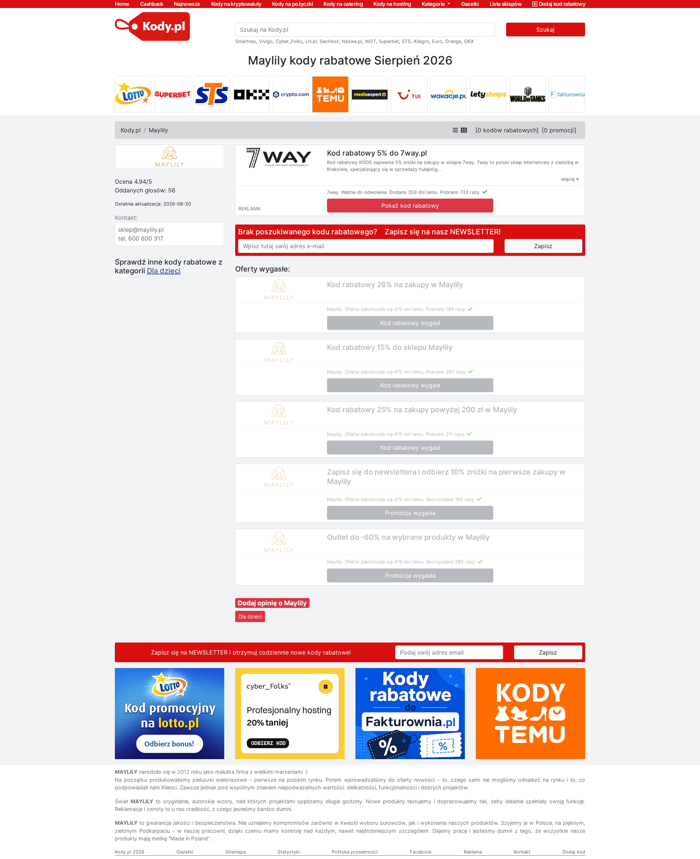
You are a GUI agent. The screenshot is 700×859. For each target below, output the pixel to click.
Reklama (473, 852)
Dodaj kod (574, 852)
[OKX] (251, 94)
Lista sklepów (506, 4)
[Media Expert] (369, 94)
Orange (453, 41)
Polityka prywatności (355, 852)
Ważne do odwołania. (364, 192)
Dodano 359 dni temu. (414, 192)
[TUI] (409, 94)
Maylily (158, 130)
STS (406, 41)
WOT (370, 41)
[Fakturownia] (567, 94)
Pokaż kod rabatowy (410, 205)
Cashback (151, 4)
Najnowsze (187, 4)
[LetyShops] (488, 94)
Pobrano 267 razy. (446, 372)
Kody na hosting (392, 4)
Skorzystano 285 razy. (451, 562)
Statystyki (288, 852)
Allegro (421, 41)
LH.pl (311, 41)
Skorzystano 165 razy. (450, 499)
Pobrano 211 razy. (446, 434)
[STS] (212, 94)
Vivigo (266, 41)
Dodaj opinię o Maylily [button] (272, 603)
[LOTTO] (133, 94)
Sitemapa (235, 852)
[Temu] (330, 94)
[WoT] (527, 94)
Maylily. (335, 309)
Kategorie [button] (434, 4)
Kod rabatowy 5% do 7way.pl (377, 153)
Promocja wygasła (410, 512)
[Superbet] (172, 94)
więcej (568, 179)
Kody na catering (343, 4)
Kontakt (522, 852)
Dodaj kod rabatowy (562, 4)
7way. (333, 192)
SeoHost (329, 41)
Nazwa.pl (352, 41)
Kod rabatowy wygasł (410, 323)
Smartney (245, 41)
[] (507, 130)
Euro (437, 41)
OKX (469, 41)
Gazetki (470, 4)
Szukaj (545, 29)
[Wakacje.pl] (448, 94)
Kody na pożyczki (292, 4)
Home (122, 4)
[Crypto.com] (291, 94)
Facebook (421, 852)
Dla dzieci (163, 270)
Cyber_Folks (289, 41)
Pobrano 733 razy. (460, 192)
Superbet (389, 41)
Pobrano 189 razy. (446, 309)
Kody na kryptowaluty (236, 4)
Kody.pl (131, 130)
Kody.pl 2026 (129, 852)
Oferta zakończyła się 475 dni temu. (384, 309)
